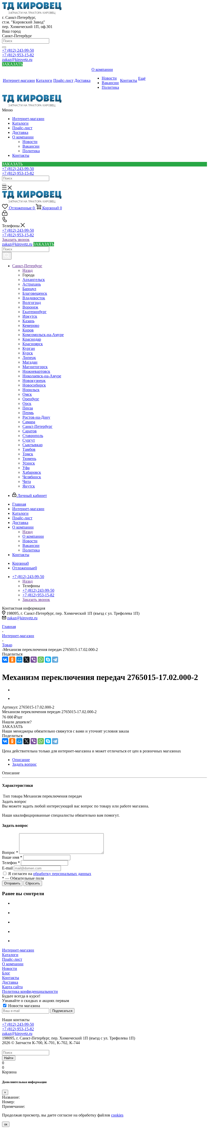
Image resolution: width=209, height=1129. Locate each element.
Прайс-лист (22, 128)
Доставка (20, 132)
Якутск (28, 486)
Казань (28, 321)
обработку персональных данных (62, 873)
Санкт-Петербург (37, 426)
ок (5, 1124)
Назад (27, 270)
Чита (26, 481)
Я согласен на (49, 873)
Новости (29, 141)
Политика (31, 151)
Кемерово (30, 325)
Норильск (31, 390)
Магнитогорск (35, 367)
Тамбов (28, 449)
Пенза (27, 408)
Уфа (26, 468)
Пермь (28, 412)
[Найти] (4, 47)
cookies (117, 1115)
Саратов (29, 431)
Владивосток (33, 298)
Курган (28, 348)
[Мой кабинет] (4, 214)
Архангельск (33, 279)
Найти (8, 1058)
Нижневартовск (36, 371)
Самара (28, 422)
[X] (26, 660)
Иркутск (29, 316)
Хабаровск (31, 472)
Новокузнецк (34, 380)
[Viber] (34, 660)
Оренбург (30, 399)
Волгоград (31, 302)
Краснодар (31, 339)
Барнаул (29, 289)
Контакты (20, 155)
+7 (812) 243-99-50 (18, 50)
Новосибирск (34, 385)
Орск (26, 403)
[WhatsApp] (41, 660)
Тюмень (29, 458)
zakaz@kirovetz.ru (17, 59)
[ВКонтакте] (5, 660)
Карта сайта (12, 987)
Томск (27, 454)
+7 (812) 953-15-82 (18, 55)
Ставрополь (32, 435)
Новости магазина (23, 1006)
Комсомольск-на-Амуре (43, 334)
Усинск (28, 463)
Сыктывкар (32, 445)
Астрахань (31, 284)
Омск (27, 394)
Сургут (28, 440)
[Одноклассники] (12, 660)
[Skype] (48, 660)
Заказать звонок (16, 239)
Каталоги (20, 123)
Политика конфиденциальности (30, 991)
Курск (27, 353)
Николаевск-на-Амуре (41, 376)
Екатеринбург (34, 312)
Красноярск (32, 344)
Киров (28, 330)
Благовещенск (34, 293)
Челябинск (31, 477)
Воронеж (30, 307)
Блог (6, 973)
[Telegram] (55, 660)
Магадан (29, 362)
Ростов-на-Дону (36, 417)
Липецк (29, 357)
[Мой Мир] (19, 660)
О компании (23, 137)
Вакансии (31, 146)
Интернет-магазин (28, 119)
